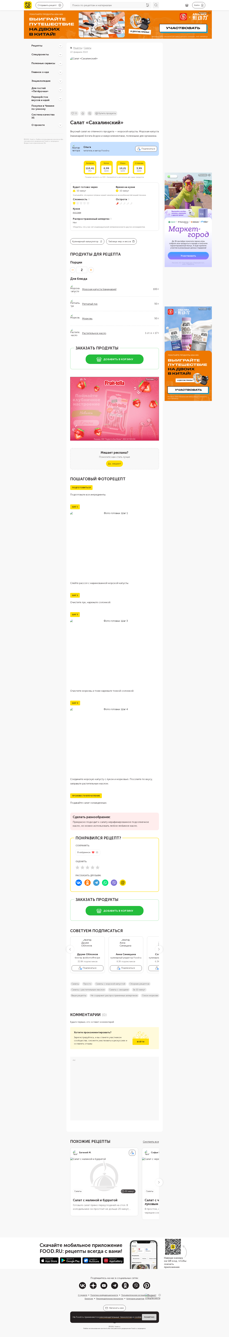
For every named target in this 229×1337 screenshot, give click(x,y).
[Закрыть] (159, 1295)
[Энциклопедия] (60, 81)
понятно (149, 1317)
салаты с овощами (119, 989)
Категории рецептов (135, 1298)
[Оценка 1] (77, 867)
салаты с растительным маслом (88, 989)
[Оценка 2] (82, 867)
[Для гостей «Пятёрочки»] (60, 90)
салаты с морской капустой (110, 984)
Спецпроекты (40, 54)
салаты (75, 984)
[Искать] (156, 5)
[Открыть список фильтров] (148, 5)
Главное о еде (40, 72)
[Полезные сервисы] (60, 63)
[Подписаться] (132, 1153)
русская (77, 212)
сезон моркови (150, 995)
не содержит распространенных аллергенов (114, 995)
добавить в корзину (118, 359)
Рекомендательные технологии (109, 1298)
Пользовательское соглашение (134, 1295)
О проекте (38, 124)
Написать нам (116, 1308)
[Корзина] (186, 5)
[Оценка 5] (97, 867)
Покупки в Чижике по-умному (42, 107)
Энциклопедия (40, 80)
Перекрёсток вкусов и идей (40, 99)
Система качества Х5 (42, 116)
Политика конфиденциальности (104, 1295)
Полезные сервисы (43, 63)
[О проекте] (60, 125)
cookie (137, 1317)
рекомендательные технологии (115, 1317)
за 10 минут (139, 989)
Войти (140, 1042)
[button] (70, 949)
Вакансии (89, 1298)
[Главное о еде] (60, 72)
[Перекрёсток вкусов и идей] (60, 98)
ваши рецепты (78, 995)
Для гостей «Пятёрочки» (39, 90)
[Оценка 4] (92, 867)
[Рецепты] (60, 46)
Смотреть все (151, 1141)
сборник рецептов (139, 984)
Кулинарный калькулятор (85, 241)
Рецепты (36, 45)
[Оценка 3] (87, 867)
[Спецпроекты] (60, 54)
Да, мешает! (114, 463)
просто (87, 984)
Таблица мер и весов (119, 241)
